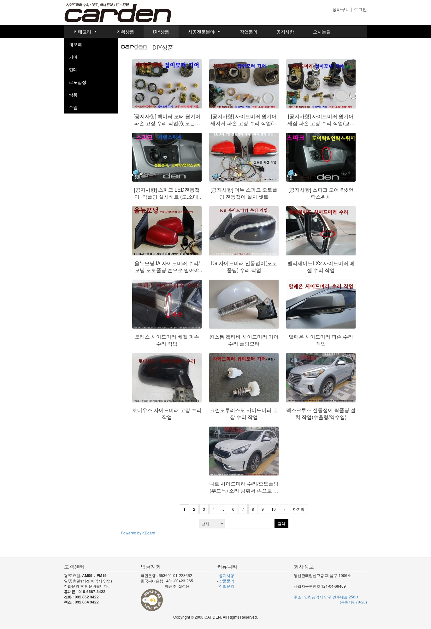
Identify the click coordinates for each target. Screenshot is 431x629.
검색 (281, 523)
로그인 (360, 9)
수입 (73, 107)
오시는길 (322, 31)
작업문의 (248, 31)
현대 (73, 69)
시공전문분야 (201, 31)
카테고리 (82, 31)
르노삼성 (77, 82)
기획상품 (125, 31)
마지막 (298, 509)
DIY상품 (161, 31)
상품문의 (226, 580)
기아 (73, 57)
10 (273, 509)
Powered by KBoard (138, 532)
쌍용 (73, 94)
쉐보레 (75, 44)
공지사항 (285, 31)
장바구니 (341, 9)
